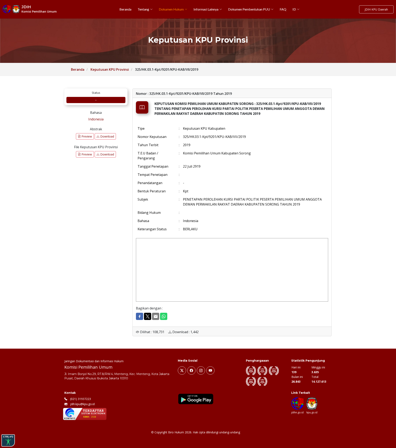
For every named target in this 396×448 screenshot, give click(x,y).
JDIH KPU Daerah (376, 9)
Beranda (77, 69)
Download (106, 136)
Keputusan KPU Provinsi (110, 69)
